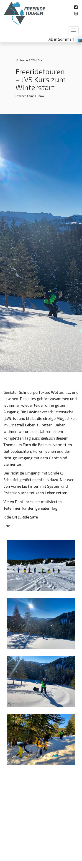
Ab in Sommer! (61, 39)
